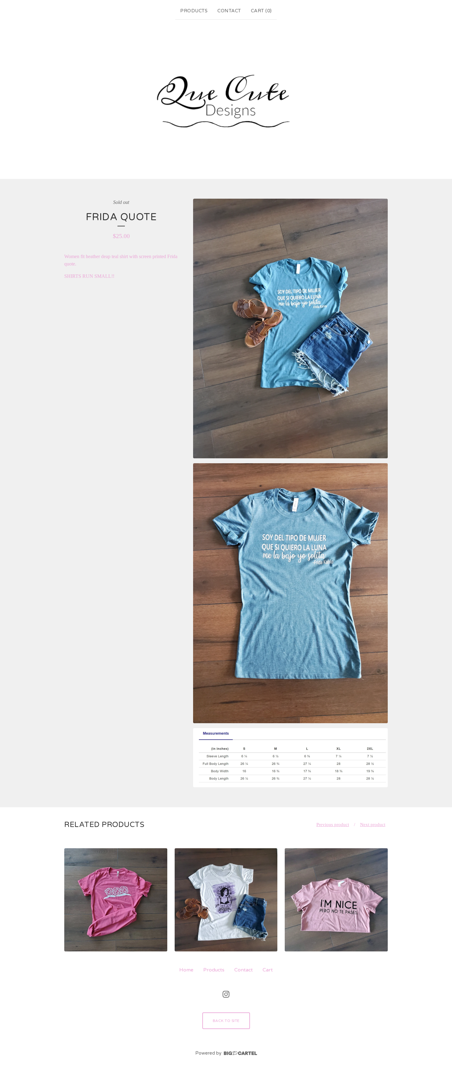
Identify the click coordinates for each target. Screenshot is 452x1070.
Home (186, 970)
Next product (372, 824)
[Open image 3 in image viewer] (290, 758)
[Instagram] (226, 994)
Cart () (261, 11)
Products (194, 11)
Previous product (332, 824)
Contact (229, 11)
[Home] (226, 98)
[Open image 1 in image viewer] (290, 329)
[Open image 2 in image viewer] (290, 593)
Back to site (226, 1021)
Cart (268, 970)
